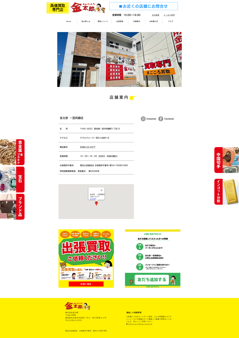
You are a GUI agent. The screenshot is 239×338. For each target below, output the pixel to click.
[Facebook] (160, 118)
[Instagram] (143, 118)
